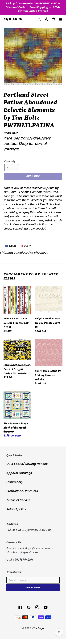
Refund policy (16, 509)
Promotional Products (22, 491)
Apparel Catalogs (19, 473)
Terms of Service (18, 500)
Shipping (6, 253)
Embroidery (14, 482)
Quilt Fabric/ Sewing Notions (27, 464)
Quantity (9, 161)
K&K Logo (13, 19)
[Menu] (60, 19)
